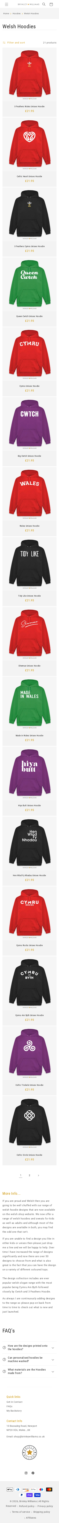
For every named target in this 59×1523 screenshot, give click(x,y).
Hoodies (17, 13)
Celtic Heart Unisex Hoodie (29, 176)
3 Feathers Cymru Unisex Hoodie (29, 246)
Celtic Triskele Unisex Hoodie (29, 1085)
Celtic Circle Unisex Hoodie (29, 1155)
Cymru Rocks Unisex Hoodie (29, 945)
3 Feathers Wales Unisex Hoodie (29, 106)
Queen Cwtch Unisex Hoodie (29, 316)
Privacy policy (45, 1506)
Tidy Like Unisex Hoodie (29, 596)
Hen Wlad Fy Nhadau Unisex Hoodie (29, 875)
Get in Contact (14, 1402)
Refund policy (26, 1506)
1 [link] (20, 1175)
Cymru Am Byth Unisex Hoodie (29, 1015)
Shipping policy (41, 1512)
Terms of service (21, 1512)
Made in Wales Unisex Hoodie (29, 735)
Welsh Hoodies (31, 13)
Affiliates (31, 1517)
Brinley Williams (28, 1501)
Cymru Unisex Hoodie (29, 386)
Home (6, 13)
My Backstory (14, 1410)
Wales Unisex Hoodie (29, 526)
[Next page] (38, 1175)
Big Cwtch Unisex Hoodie (29, 456)
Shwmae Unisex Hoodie (29, 666)
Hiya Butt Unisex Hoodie (29, 805)
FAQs (9, 1406)
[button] (6, 4)
